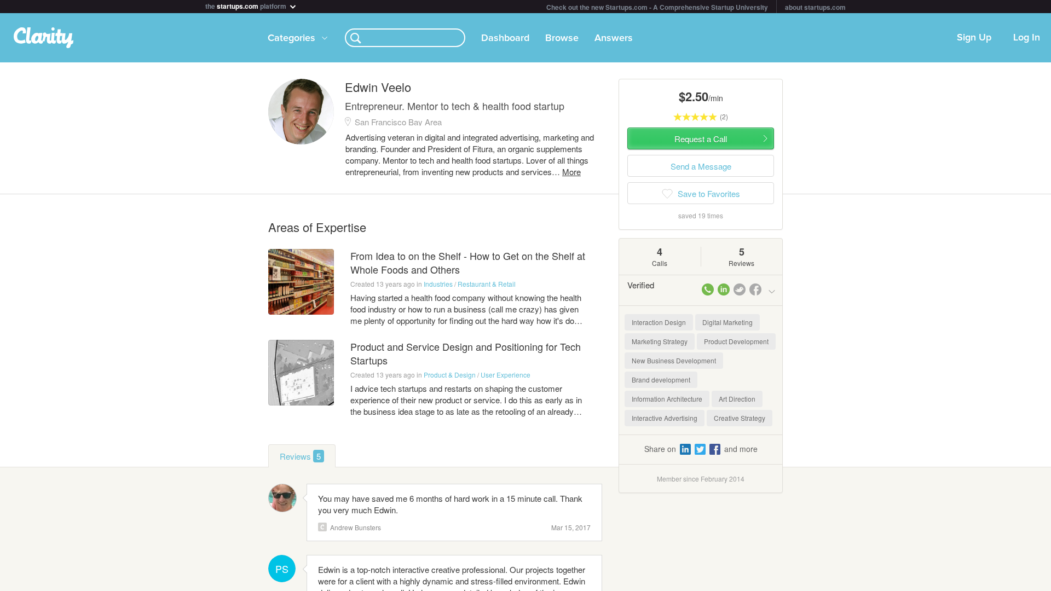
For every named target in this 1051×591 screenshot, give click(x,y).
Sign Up (974, 38)
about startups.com (815, 7)
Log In (1026, 38)
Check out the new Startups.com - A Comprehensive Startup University (657, 7)
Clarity (322, 527)
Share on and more (701, 448)
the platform (246, 5)
